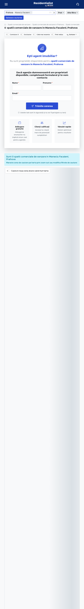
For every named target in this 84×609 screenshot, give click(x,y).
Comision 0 (14, 34)
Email (15, 93)
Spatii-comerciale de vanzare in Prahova (48, 24)
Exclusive (27, 34)
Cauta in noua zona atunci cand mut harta (29, 171)
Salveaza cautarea (14, 18)
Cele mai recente (43, 34)
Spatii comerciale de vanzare (19, 24)
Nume (15, 83)
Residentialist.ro (43, 4)
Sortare (72, 34)
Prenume (47, 83)
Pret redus (59, 34)
